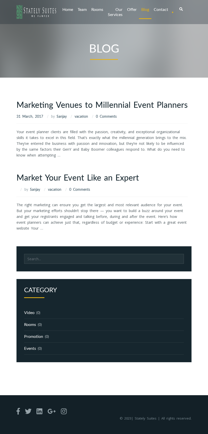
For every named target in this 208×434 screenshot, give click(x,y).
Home (67, 10)
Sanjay (62, 116)
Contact (161, 10)
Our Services (115, 12)
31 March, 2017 (29, 116)
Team (82, 10)
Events (30, 348)
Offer (132, 10)
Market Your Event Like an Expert (77, 178)
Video (29, 313)
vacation (81, 116)
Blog (145, 10)
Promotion (33, 337)
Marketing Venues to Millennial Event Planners (102, 105)
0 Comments (106, 116)
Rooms (97, 10)
